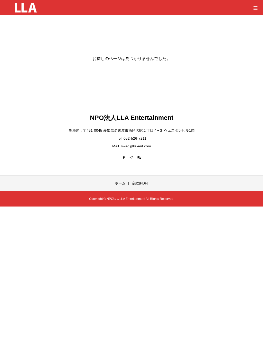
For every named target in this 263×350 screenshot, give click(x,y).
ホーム (120, 183)
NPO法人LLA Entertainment (131, 117)
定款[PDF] (140, 183)
